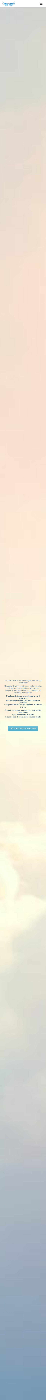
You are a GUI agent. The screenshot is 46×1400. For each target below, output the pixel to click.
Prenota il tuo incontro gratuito (25, 728)
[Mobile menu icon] (41, 3)
